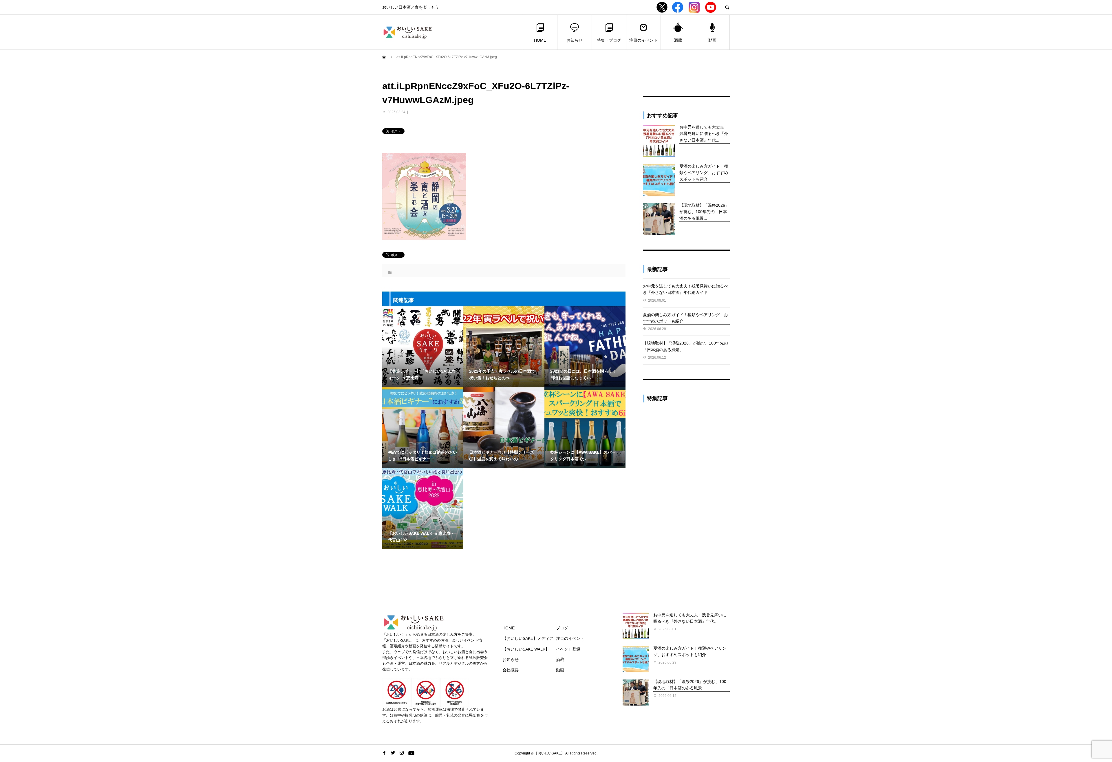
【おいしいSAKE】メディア (527, 638)
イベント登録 (568, 649)
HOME (540, 40)
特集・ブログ (609, 40)
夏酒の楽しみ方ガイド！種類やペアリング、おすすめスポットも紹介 (703, 173)
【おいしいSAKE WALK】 (525, 649)
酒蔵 (678, 40)
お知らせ (574, 40)
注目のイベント (643, 40)
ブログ (562, 628)
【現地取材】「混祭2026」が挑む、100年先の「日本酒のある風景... (704, 212)
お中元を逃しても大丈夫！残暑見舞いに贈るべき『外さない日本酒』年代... (703, 133)
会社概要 (510, 670)
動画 (712, 40)
